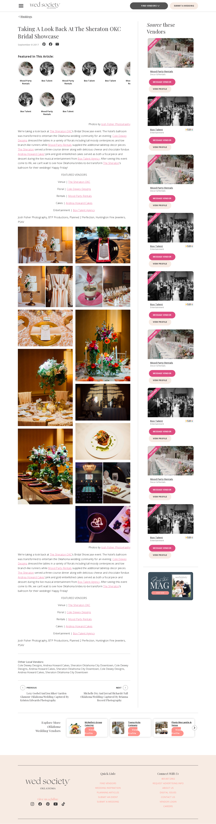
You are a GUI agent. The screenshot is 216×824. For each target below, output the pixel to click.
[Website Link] (48, 791)
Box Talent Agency (89, 158)
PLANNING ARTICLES (108, 792)
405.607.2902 (168, 778)
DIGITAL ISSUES (168, 792)
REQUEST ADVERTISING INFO (168, 783)
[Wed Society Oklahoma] (45, 6)
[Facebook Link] (40, 804)
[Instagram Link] (32, 804)
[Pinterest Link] (48, 804)
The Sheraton (26, 149)
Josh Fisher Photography (115, 124)
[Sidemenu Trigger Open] (21, 6)
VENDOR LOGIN (168, 801)
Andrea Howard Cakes (31, 154)
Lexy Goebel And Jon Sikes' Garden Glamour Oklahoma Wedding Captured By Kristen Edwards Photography (44, 697)
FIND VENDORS (149, 5)
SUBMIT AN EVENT (108, 797)
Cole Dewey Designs (79, 189)
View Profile (160, 89)
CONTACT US (168, 797)
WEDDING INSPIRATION (108, 787)
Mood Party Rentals (60, 145)
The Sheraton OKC (61, 131)
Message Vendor (162, 82)
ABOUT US (168, 787)
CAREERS (168, 806)
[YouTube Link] (55, 804)
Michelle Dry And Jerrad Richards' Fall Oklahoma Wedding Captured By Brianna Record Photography (104, 697)
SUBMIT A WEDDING (184, 5)
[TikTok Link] (63, 804)
